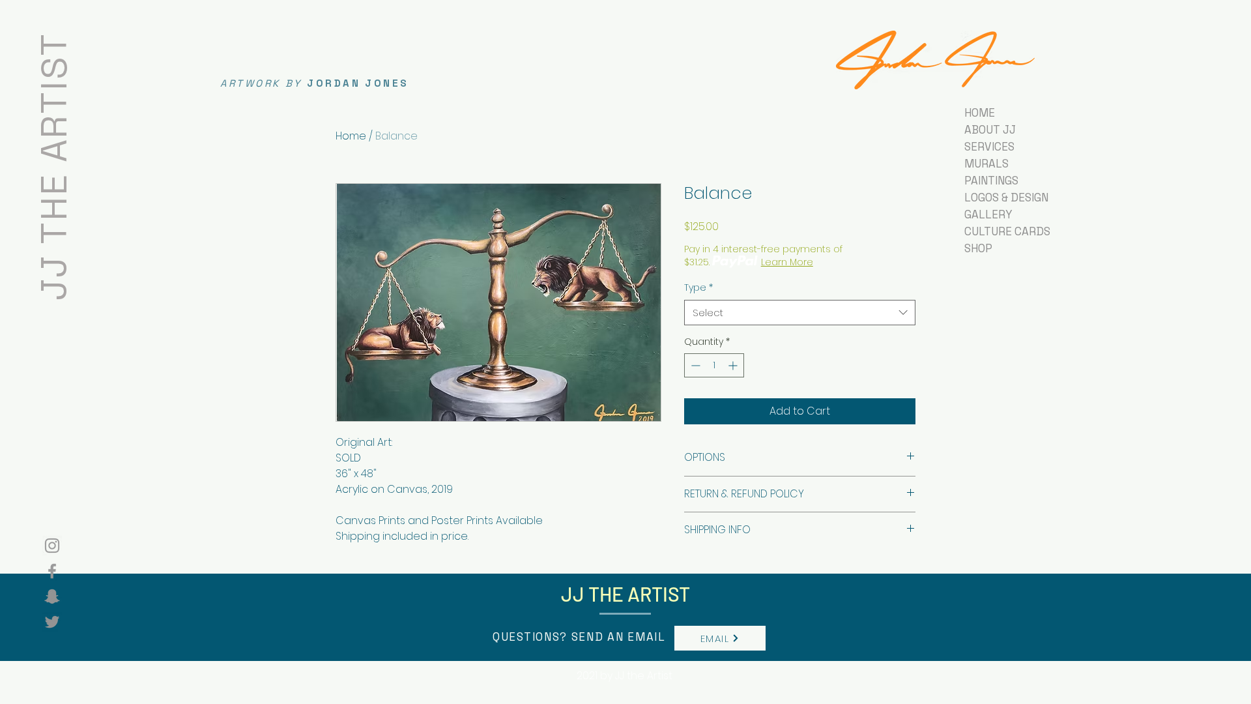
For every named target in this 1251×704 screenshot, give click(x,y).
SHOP (978, 248)
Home (351, 135)
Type (698, 288)
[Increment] (734, 365)
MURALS (986, 163)
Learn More (787, 262)
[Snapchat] (52, 596)
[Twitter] (52, 622)
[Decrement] (694, 365)
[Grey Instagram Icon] (52, 545)
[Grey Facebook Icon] (52, 571)
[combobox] (799, 312)
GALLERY (988, 214)
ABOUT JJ (990, 130)
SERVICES (989, 146)
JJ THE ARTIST (54, 166)
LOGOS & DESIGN (1006, 197)
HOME (979, 113)
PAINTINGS (991, 180)
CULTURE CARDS (1007, 231)
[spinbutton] (714, 365)
